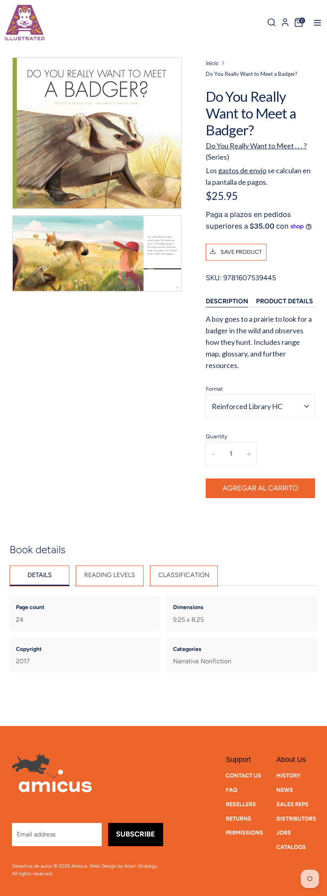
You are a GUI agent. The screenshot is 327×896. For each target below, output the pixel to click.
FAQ (231, 790)
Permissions (244, 832)
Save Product (240, 252)
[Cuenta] (285, 21)
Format (214, 389)
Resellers (241, 804)
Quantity (216, 436)
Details (40, 575)
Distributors (296, 818)
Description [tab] (227, 301)
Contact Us (243, 775)
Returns (238, 818)
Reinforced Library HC (247, 406)
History (288, 775)
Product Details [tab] (284, 301)
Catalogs (291, 847)
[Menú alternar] (314, 23)
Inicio (212, 63)
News (284, 790)
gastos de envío (242, 170)
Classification (183, 575)
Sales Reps (292, 804)
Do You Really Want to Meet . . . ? (256, 145)
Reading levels (109, 575)
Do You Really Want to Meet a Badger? (251, 74)
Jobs (283, 832)
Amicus (79, 866)
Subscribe (135, 834)
